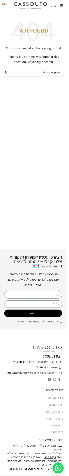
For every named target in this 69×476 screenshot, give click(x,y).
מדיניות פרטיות (54, 411)
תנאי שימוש (57, 425)
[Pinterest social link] (49, 380)
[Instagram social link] (54, 380)
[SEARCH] (7, 72)
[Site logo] (30, 5)
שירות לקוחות (55, 398)
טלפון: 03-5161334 (46, 367)
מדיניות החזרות (54, 418)
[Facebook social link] (59, 380)
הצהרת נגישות (55, 405)
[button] (58, 467)
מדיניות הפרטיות (30, 321)
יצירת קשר (57, 432)
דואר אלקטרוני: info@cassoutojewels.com (32, 373)
